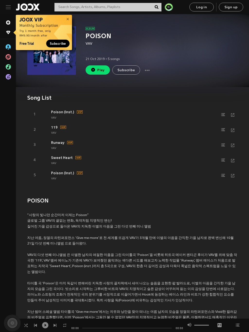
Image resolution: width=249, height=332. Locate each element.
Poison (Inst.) (62, 112)
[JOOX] (28, 7)
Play (101, 70)
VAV (89, 44)
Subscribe (58, 43)
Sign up (231, 7)
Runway (57, 143)
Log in (201, 7)
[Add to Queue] (223, 115)
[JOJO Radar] (169, 7)
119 (54, 127)
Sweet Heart (62, 158)
